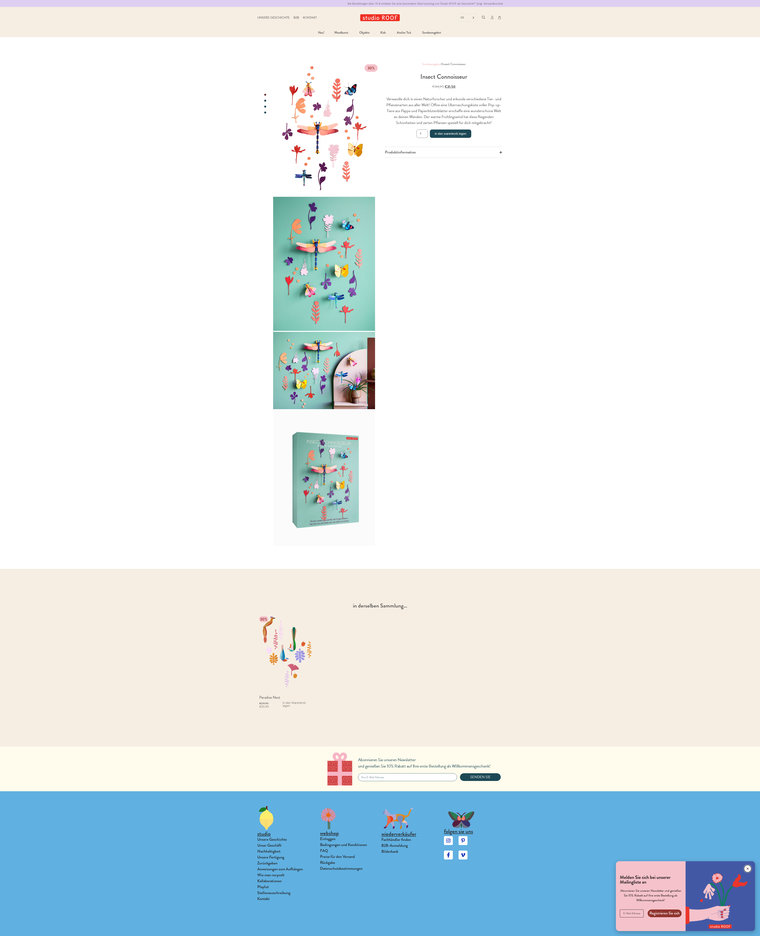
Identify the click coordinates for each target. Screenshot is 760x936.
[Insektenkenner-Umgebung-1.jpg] (324, 264)
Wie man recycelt (270, 875)
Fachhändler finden (396, 839)
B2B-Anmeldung (394, 845)
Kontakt (310, 17)
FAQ (324, 851)
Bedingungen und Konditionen (343, 845)
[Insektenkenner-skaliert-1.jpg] (324, 478)
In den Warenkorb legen (450, 133)
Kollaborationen (269, 881)
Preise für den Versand (337, 856)
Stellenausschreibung (273, 893)
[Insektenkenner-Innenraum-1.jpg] (324, 370)
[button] (483, 17)
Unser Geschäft (269, 845)
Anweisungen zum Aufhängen (280, 869)
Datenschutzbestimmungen (341, 868)
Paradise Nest (269, 697)
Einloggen (327, 839)
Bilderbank (389, 851)
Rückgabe (327, 862)
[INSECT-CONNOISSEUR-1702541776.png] (324, 129)
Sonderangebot (431, 64)
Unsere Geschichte (273, 17)
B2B (296, 17)
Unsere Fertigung (270, 857)
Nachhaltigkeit (268, 851)
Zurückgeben (267, 863)
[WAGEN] (499, 17)
